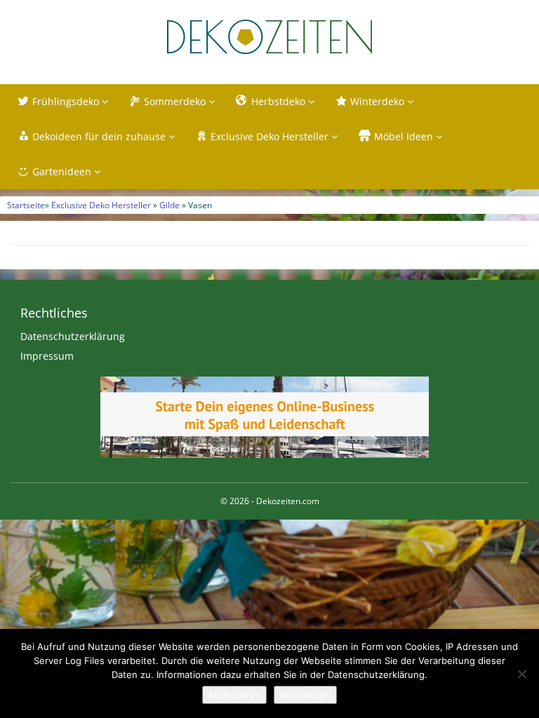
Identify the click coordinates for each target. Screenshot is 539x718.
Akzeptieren (234, 694)
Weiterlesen (305, 694)
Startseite (26, 204)
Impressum (47, 356)
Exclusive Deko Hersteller (101, 204)
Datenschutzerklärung (72, 336)
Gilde (169, 204)
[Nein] (521, 674)
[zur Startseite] (269, 37)
